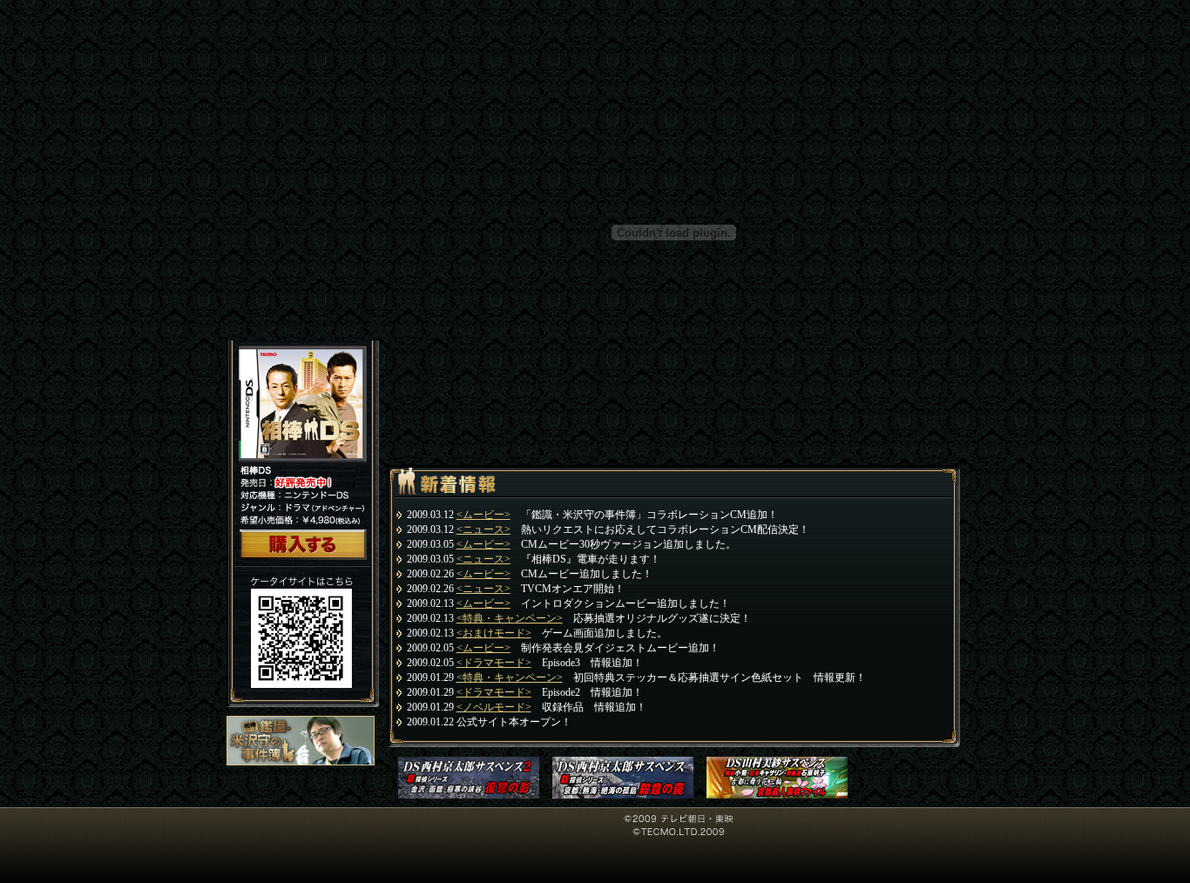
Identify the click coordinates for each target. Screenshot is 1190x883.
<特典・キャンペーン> (509, 618)
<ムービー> (483, 515)
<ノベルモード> (493, 707)
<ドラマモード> (493, 663)
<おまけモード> (493, 633)
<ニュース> (483, 529)
